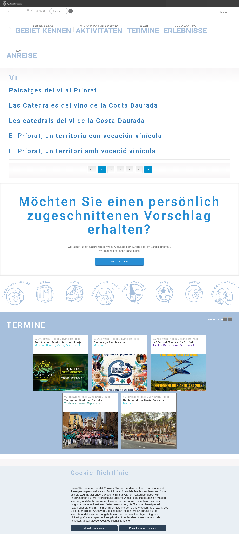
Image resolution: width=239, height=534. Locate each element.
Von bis (57, 339)
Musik (60, 345)
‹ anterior (225, 319)
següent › (230, 319)
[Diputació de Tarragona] (119, 3)
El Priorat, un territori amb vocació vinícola (82, 151)
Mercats (40, 345)
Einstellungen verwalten (142, 528)
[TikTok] (32, 10)
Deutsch (224, 12)
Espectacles (170, 345)
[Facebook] (13, 10)
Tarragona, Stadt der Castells (83, 400)
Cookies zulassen (94, 528)
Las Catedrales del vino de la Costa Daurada (83, 105)
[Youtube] (18, 10)
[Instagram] (23, 10)
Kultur (81, 403)
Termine (26, 325)
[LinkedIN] (28, 10)
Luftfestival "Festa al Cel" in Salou (174, 342)
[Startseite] (119, 24)
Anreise (22, 54)
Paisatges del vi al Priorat (53, 90)
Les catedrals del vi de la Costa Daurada (77, 120)
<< (91, 169)
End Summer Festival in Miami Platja (58, 342)
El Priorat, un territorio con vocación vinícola (85, 135)
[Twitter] (9, 10)
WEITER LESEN (119, 261)
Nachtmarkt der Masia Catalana (143, 400)
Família (50, 345)
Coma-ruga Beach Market (110, 342)
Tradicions (70, 403)
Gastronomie (73, 345)
